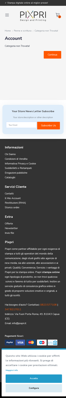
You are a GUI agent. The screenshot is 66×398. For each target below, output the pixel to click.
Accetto (34, 378)
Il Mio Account (13, 198)
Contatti (9, 193)
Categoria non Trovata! (46, 30)
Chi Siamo (10, 154)
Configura (34, 388)
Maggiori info (12, 370)
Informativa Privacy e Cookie (20, 163)
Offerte (9, 223)
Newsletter (11, 228)
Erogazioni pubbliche (16, 173)
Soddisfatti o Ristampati (18, 168)
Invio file (9, 233)
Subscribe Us (48, 125)
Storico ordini (12, 207)
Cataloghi (10, 177)
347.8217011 (13, 309)
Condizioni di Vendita (16, 159)
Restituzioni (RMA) (15, 203)
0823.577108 (48, 305)
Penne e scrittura (22, 30)
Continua (52, 54)
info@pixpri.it (19, 323)
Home (8, 30)
